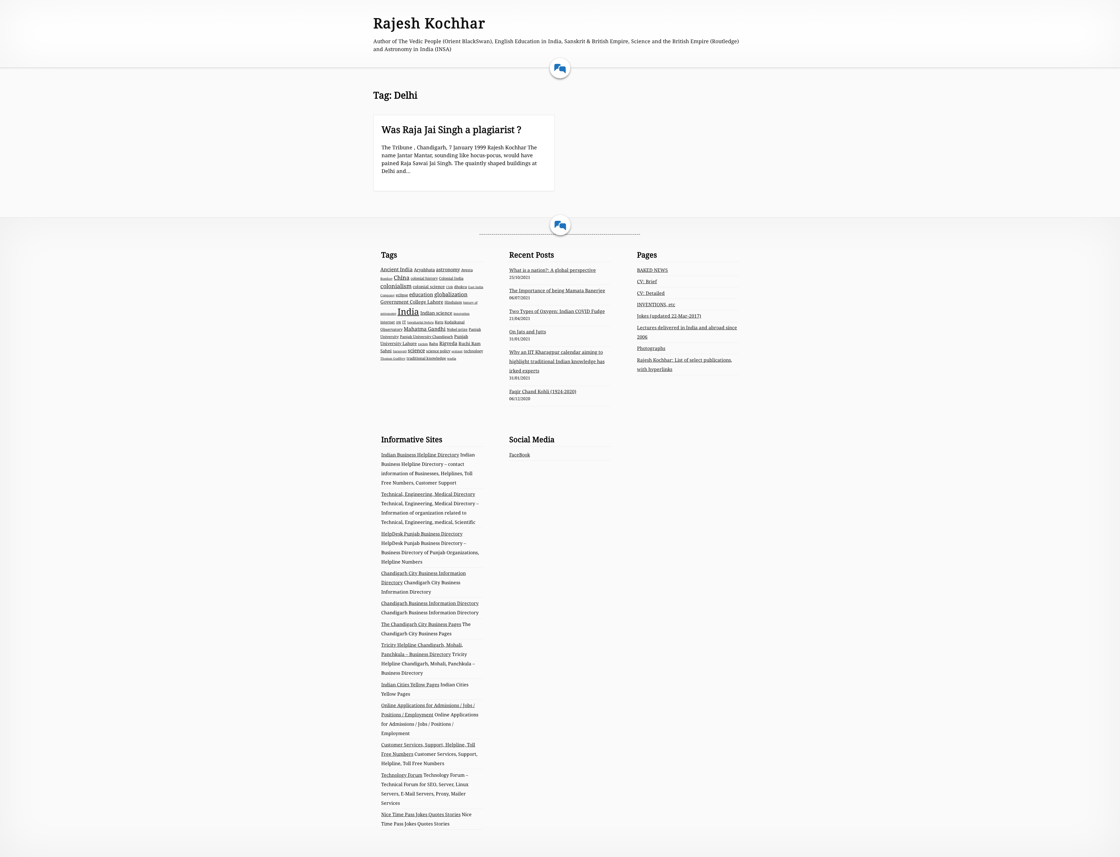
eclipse (402, 295)
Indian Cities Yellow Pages (410, 684)
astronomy (448, 269)
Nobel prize (457, 329)
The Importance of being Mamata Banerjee (557, 290)
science (416, 350)
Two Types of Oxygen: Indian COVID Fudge (557, 311)
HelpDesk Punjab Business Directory (422, 534)
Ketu (439, 322)
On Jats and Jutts (527, 331)
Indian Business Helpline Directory (420, 455)
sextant (457, 351)
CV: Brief (647, 281)
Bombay (386, 279)
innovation (462, 314)
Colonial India (451, 278)
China (402, 277)
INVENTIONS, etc (656, 304)
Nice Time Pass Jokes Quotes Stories (421, 814)
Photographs (651, 348)
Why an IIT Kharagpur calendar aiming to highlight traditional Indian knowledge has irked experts (557, 361)
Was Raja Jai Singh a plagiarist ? (451, 129)
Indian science (436, 313)
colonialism (396, 286)
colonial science (429, 286)
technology (473, 351)
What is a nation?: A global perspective (552, 270)
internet (387, 322)
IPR (398, 322)
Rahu (433, 343)
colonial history (424, 278)
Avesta (467, 269)
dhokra (460, 286)
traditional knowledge (426, 358)
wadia (451, 358)
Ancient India (396, 269)
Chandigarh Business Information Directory (430, 603)
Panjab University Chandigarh (426, 336)
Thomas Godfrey (392, 358)
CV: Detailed (651, 293)
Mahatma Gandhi (425, 329)
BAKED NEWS (652, 270)
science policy (438, 351)
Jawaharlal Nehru (420, 322)
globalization (451, 294)
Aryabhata (424, 269)
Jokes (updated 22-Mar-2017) (669, 316)
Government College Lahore (411, 302)
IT (404, 322)
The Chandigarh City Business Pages (421, 624)
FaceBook (519, 455)
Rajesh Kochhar (429, 22)
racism (423, 344)
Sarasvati (400, 351)
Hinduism (453, 302)
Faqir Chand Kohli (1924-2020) (542, 391)
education (421, 294)
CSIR (449, 287)
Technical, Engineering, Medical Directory (428, 494)
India (408, 311)
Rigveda (448, 343)
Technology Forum (401, 775)
